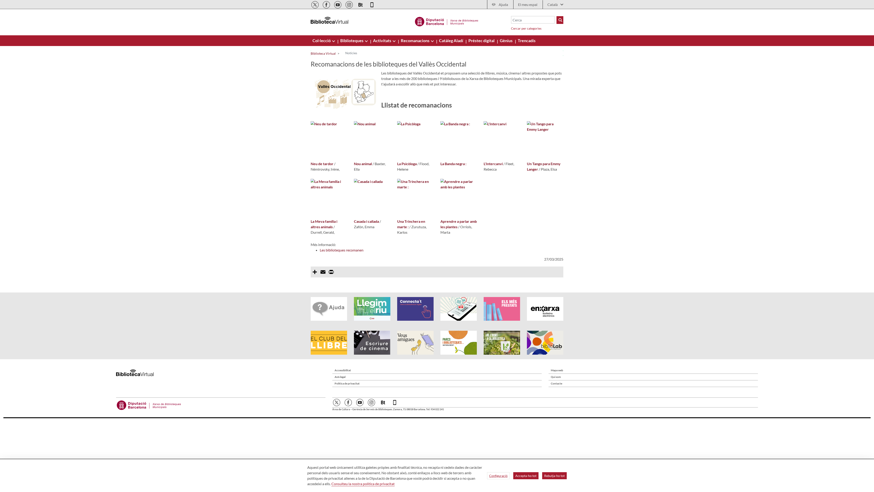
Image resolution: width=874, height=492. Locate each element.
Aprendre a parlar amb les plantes (458, 224)
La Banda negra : (453, 163)
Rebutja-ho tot (554, 476)
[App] (372, 4)
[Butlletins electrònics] (361, 4)
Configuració (498, 476)
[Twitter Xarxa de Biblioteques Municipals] (315, 4)
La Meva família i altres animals (324, 224)
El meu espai (527, 4)
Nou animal (363, 163)
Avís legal (340, 377)
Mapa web (557, 370)
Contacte (556, 383)
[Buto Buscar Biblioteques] (559, 20)
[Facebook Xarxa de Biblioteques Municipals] (326, 4)
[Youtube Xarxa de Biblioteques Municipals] (338, 4)
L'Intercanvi (493, 163)
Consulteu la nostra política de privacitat (363, 484)
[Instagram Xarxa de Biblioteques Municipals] (349, 4)
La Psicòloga (407, 163)
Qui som (556, 377)
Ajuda (503, 4)
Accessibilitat (343, 370)
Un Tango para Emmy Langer (544, 166)
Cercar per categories (526, 28)
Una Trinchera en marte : (411, 224)
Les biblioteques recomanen (341, 250)
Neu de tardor (322, 163)
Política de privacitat (347, 383)
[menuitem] (322, 40)
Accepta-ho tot (525, 476)
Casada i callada (366, 221)
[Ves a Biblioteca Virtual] (446, 21)
